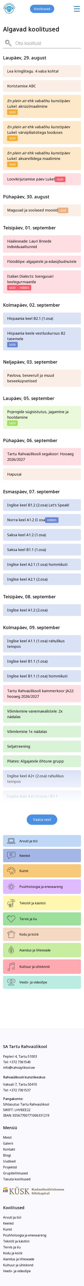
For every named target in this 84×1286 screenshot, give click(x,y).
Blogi (7, 1155)
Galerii (8, 1143)
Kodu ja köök (29, 934)
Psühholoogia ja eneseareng (41, 886)
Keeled (24, 855)
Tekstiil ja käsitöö (32, 903)
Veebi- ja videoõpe (33, 982)
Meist (7, 1137)
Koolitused (42, 8)
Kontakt (9, 1149)
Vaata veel (42, 819)
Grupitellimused (15, 1173)
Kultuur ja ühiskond (34, 966)
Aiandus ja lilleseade (35, 950)
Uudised (9, 1161)
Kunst (23, 870)
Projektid (10, 1167)
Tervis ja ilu (28, 918)
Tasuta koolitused (16, 1179)
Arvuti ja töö (28, 841)
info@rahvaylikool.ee (19, 1067)
